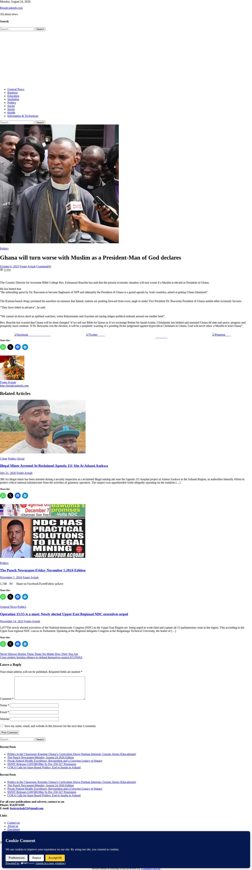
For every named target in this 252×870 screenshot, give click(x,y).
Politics (11, 102)
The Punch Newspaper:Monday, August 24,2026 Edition (40, 757)
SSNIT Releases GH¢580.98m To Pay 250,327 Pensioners (41, 764)
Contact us (13, 822)
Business (12, 92)
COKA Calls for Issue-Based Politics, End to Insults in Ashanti (44, 767)
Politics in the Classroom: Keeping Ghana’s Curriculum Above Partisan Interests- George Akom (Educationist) (71, 754)
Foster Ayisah (28, 266)
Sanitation (13, 99)
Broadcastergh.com (11, 7)
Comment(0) (43, 266)
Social (11, 105)
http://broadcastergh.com (14, 385)
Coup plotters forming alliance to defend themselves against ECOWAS (41, 657)
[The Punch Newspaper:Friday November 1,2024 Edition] (126, 531)
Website (4, 719)
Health (11, 112)
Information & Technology (23, 115)
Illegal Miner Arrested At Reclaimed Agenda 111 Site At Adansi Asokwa (54, 466)
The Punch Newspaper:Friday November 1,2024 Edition (43, 570)
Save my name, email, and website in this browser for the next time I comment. (50, 726)
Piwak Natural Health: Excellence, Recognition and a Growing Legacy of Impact (54, 760)
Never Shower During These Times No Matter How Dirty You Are (39, 654)
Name (4, 705)
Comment (7, 698)
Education (13, 95)
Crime (3, 458)
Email (4, 712)
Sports (11, 109)
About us (12, 826)
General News (15, 89)
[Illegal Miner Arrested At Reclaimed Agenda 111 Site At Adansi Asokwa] (126, 427)
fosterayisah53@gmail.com (26, 808)
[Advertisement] (126, 59)
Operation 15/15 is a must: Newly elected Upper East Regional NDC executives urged (64, 614)
